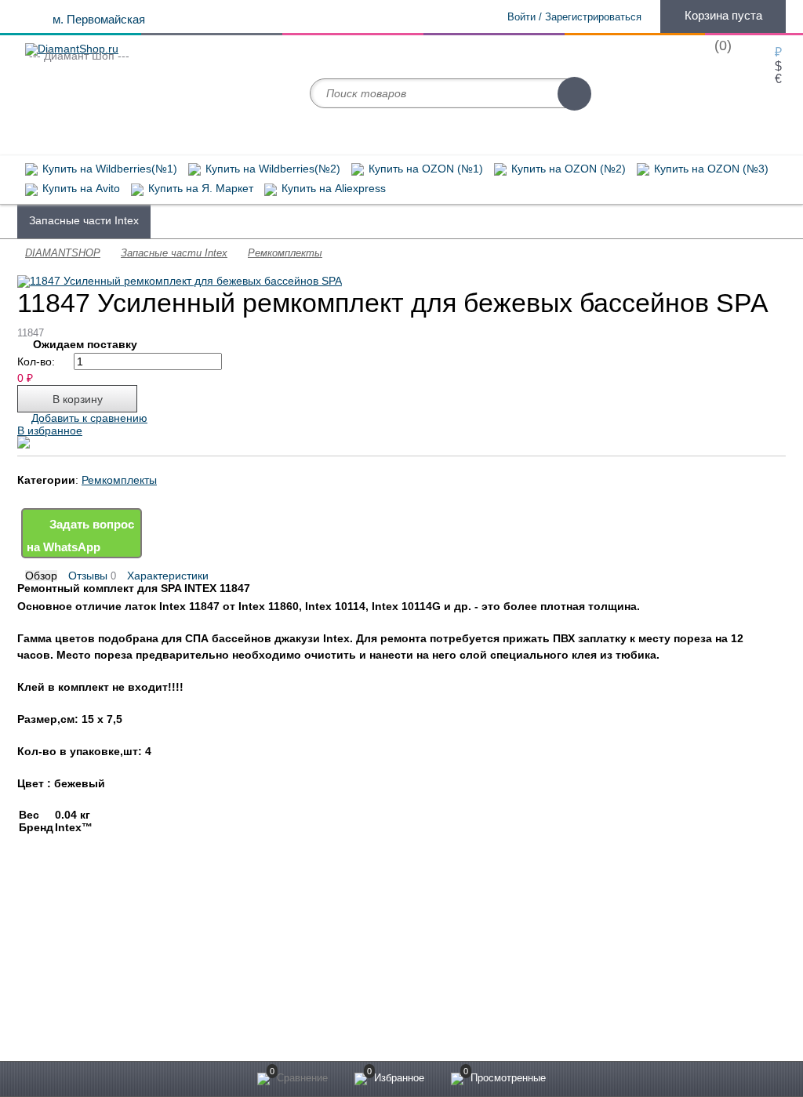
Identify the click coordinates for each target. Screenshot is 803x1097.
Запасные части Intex (84, 220)
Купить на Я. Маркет (199, 188)
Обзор (41, 575)
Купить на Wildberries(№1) (108, 169)
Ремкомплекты (285, 253)
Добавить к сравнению (89, 418)
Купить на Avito (79, 188)
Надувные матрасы (511, 220)
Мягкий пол (239, 947)
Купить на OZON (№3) (709, 169)
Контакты (47, 998)
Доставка (47, 947)
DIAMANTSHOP (62, 253)
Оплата (42, 964)
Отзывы (92, 576)
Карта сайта (429, 959)
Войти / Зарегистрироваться (574, 17)
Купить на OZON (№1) (424, 169)
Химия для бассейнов (218, 220)
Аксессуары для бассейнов (368, 220)
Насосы (604, 220)
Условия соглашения (73, 981)
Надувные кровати (257, 981)
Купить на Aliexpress (332, 188)
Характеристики (168, 575)
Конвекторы (241, 998)
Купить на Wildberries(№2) (271, 169)
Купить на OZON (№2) (567, 169)
